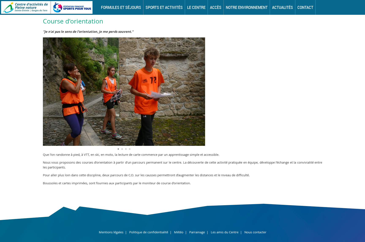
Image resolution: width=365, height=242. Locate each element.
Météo (178, 232)
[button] (201, 91)
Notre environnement (247, 7)
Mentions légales (111, 232)
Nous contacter (255, 232)
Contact (305, 7)
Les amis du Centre (224, 232)
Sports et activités (164, 7)
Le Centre (196, 7)
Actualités (282, 7)
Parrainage (197, 232)
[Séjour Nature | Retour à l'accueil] (46, 12)
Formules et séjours (121, 7)
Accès (215, 7)
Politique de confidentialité (148, 232)
